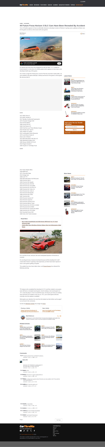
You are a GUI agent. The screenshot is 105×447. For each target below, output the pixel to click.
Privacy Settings (56, 433)
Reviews (36, 5)
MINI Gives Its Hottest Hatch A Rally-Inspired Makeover (48, 346)
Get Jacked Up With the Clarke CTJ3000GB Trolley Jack (78, 113)
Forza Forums (47, 266)
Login (54, 434)
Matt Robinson (23, 33)
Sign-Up (54, 435)
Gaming (55, 5)
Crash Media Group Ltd (27, 434)
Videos (50, 5)
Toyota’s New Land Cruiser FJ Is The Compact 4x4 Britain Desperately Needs (26, 328)
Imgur (44, 303)
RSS (54, 432)
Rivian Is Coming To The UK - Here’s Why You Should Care (48, 328)
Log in (83, 1)
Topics (73, 5)
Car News (26, 23)
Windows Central (30, 303)
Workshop (79, 5)
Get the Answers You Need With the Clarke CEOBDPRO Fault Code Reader (77, 106)
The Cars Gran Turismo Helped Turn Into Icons (25, 346)
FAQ (54, 429)
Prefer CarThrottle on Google (30, 62)
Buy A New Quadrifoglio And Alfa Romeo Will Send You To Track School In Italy (78, 81)
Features (43, 5)
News (31, 5)
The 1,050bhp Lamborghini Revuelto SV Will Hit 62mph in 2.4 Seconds (26, 337)
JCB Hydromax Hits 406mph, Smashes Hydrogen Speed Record (48, 337)
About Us (55, 427)
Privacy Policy (67, 132)
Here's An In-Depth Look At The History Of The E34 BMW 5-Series (51, 311)
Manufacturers (64, 5)
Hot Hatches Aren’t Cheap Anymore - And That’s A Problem (77, 187)
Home (21, 23)
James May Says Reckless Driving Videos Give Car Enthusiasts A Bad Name (77, 90)
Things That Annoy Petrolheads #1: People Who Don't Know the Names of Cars (29, 311)
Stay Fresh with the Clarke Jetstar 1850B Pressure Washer (77, 211)
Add (59, 63)
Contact (54, 428)
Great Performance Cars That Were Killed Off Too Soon (78, 195)
